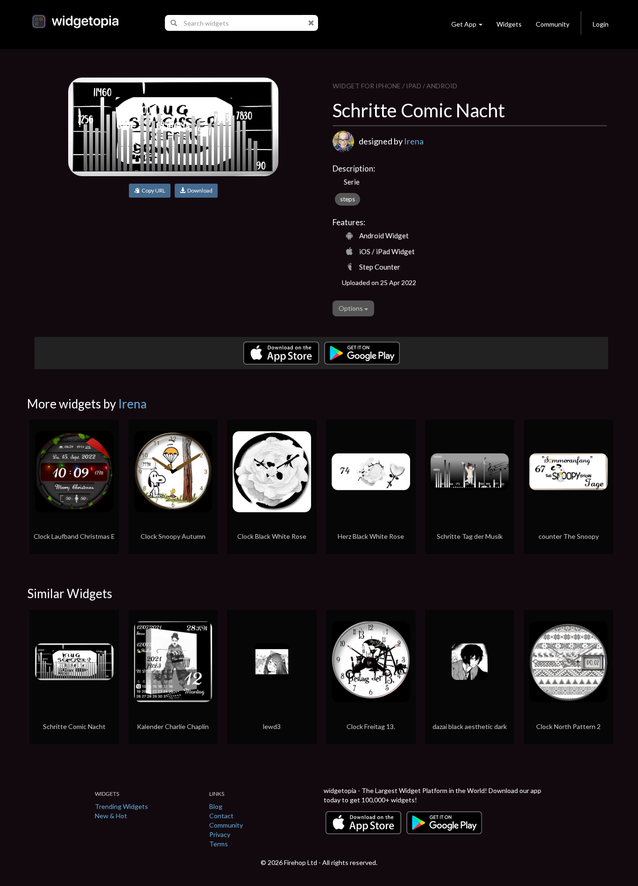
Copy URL (152, 190)
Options (351, 308)
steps (347, 199)
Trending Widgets (121, 806)
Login (601, 24)
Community (552, 24)
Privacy (219, 834)
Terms (218, 844)
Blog (215, 806)
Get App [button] (463, 24)
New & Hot (111, 816)
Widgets (509, 24)
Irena (414, 141)
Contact (221, 816)
